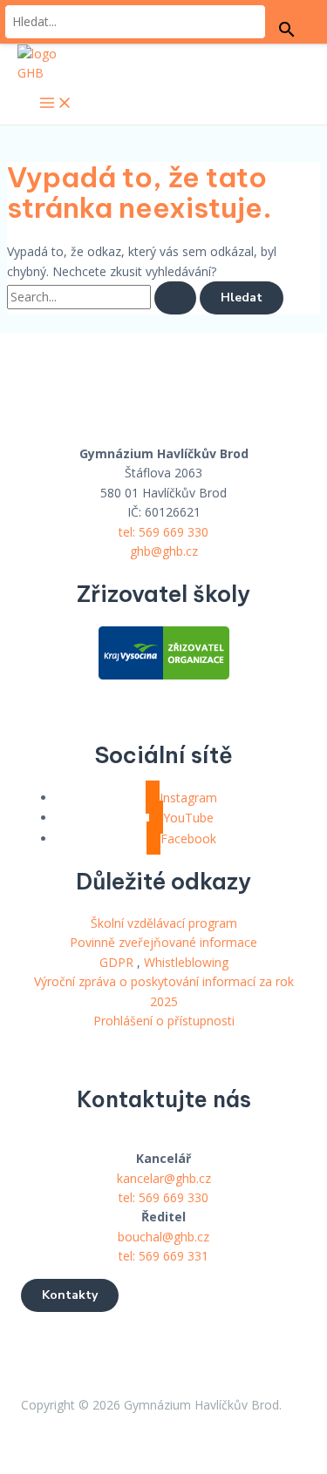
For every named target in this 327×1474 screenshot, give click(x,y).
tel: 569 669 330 (163, 532)
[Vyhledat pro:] (103, 296)
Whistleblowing (186, 962)
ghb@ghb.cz (164, 551)
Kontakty (70, 1295)
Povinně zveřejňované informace (163, 942)
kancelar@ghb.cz (164, 1178)
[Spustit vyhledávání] (175, 297)
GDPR (116, 962)
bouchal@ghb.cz (163, 1236)
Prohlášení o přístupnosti (164, 1020)
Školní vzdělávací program (164, 923)
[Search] (286, 31)
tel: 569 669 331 (163, 1255)
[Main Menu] (55, 104)
